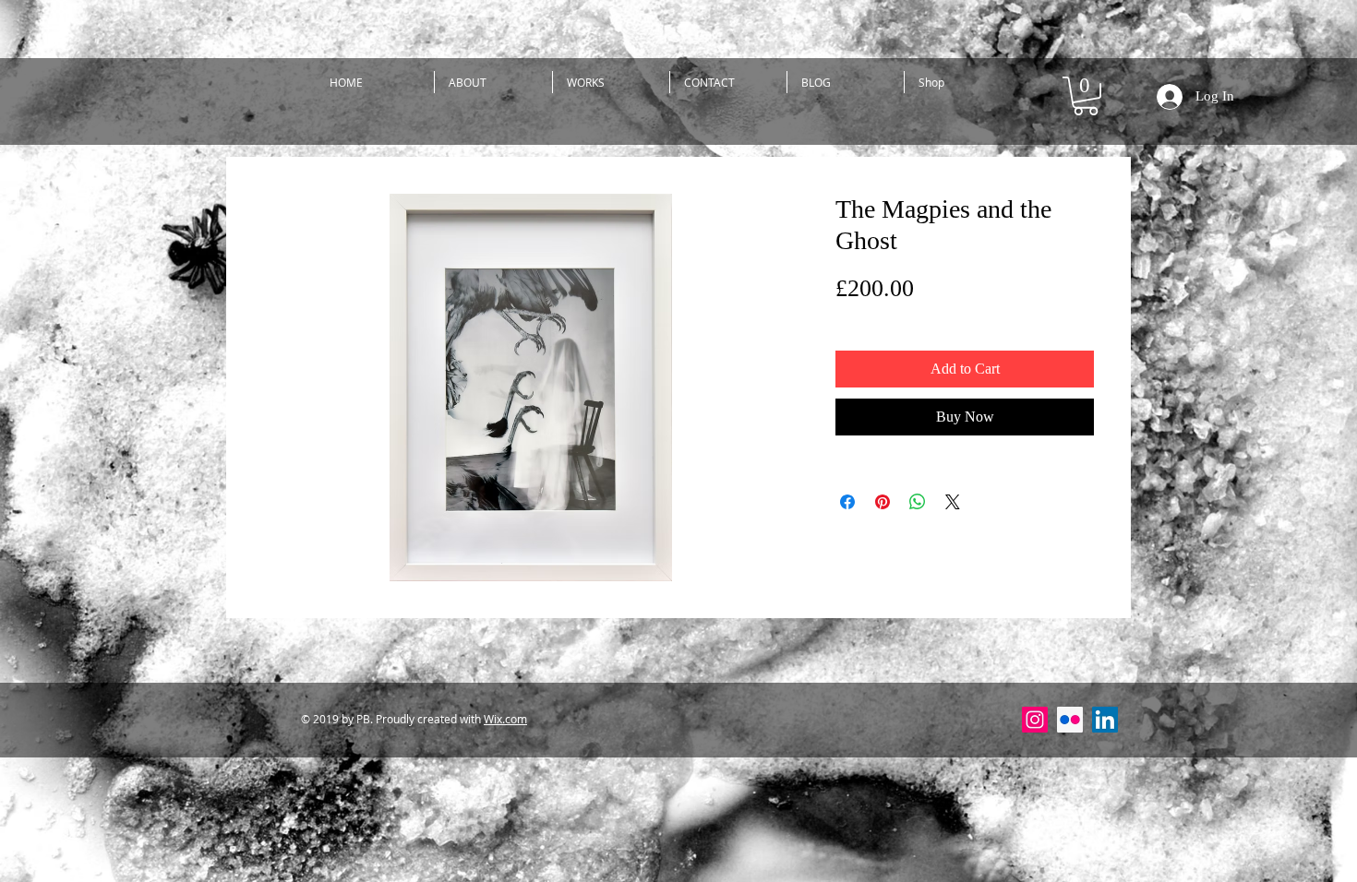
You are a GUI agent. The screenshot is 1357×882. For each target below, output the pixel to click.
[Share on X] (953, 502)
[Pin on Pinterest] (882, 502)
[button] (493, 82)
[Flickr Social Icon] (1070, 720)
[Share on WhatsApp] (918, 502)
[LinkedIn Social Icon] (1105, 720)
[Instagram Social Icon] (1035, 720)
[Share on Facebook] (847, 502)
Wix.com (505, 718)
